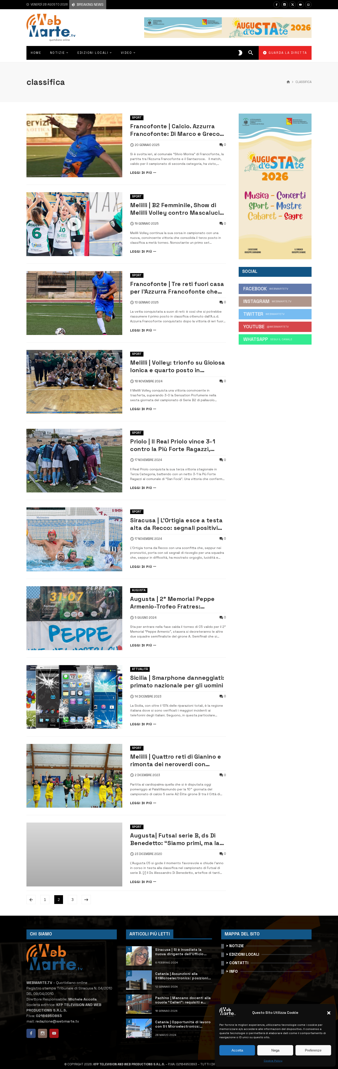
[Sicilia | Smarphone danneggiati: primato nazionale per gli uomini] (74, 697)
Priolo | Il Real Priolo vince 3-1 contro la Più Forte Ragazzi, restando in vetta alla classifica (176, 445)
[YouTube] (300, 4)
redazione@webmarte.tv (57, 1021)
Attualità (140, 669)
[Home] (288, 82)
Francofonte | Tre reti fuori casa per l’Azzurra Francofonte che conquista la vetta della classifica (177, 287)
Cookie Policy (273, 1061)
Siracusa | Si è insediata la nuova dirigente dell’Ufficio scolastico (179, 951)
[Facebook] (276, 4)
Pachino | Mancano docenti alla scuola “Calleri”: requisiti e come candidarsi (183, 1000)
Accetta (237, 1050)
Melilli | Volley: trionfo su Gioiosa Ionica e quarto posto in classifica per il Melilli (177, 366)
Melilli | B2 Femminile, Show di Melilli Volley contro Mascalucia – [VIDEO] (176, 209)
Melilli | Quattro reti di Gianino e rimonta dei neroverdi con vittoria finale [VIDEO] (175, 760)
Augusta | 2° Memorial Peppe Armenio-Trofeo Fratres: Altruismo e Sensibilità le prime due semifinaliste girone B (175, 602)
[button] (329, 1013)
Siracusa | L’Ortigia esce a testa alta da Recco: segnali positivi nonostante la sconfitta (176, 524)
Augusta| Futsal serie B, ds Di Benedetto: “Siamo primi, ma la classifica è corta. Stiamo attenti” (174, 839)
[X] (292, 4)
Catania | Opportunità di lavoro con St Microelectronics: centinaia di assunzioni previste (183, 1024)
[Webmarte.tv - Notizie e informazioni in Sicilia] (50, 27)
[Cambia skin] (240, 53)
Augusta (139, 590)
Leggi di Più (141, 173)
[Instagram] (284, 4)
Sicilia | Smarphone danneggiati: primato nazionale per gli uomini (177, 681)
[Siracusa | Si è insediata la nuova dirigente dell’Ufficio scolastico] (139, 956)
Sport (137, 118)
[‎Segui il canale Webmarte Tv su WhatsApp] (308, 4)
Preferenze (313, 1050)
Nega (275, 1050)
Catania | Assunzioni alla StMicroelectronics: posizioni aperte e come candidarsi (181, 976)
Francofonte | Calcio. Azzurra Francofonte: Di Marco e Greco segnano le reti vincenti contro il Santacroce (178, 130)
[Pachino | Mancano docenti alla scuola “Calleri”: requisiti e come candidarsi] (139, 1004)
